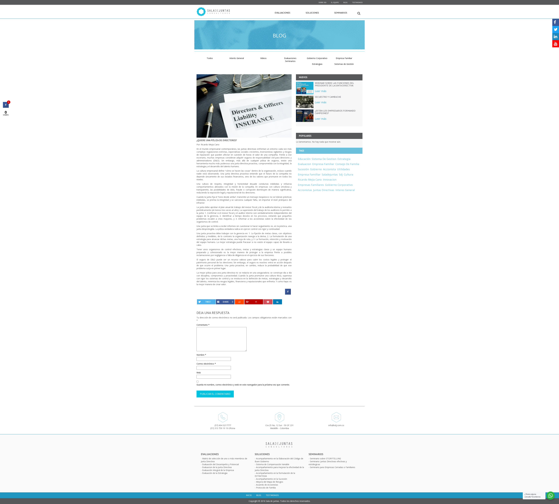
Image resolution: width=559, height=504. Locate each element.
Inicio (249, 495)
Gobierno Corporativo (317, 58)
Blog (345, 2)
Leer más (320, 91)
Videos (263, 58)
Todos (210, 58)
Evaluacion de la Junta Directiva (217, 467)
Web (199, 372)
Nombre (201, 354)
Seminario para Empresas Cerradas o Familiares (332, 467)
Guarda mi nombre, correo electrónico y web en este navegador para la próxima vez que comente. (243, 384)
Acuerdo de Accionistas (267, 484)
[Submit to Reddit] (239, 301)
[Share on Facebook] (288, 293)
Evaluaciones (282, 12)
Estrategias (317, 64)
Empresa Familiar (344, 58)
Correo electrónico (206, 363)
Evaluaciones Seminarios (290, 59)
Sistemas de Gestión (344, 64)
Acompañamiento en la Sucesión (271, 478)
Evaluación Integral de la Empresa (218, 470)
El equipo (335, 2)
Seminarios (340, 12)
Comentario (203, 324)
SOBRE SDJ (322, 2)
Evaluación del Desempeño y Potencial (220, 464)
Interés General (236, 58)
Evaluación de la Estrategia (214, 473)
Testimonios (357, 2)
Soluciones (312, 12)
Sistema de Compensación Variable (272, 464)
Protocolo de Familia (266, 487)
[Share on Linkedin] (277, 301)
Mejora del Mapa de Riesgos (269, 481)
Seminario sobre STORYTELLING (325, 458)
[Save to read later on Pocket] (268, 301)
